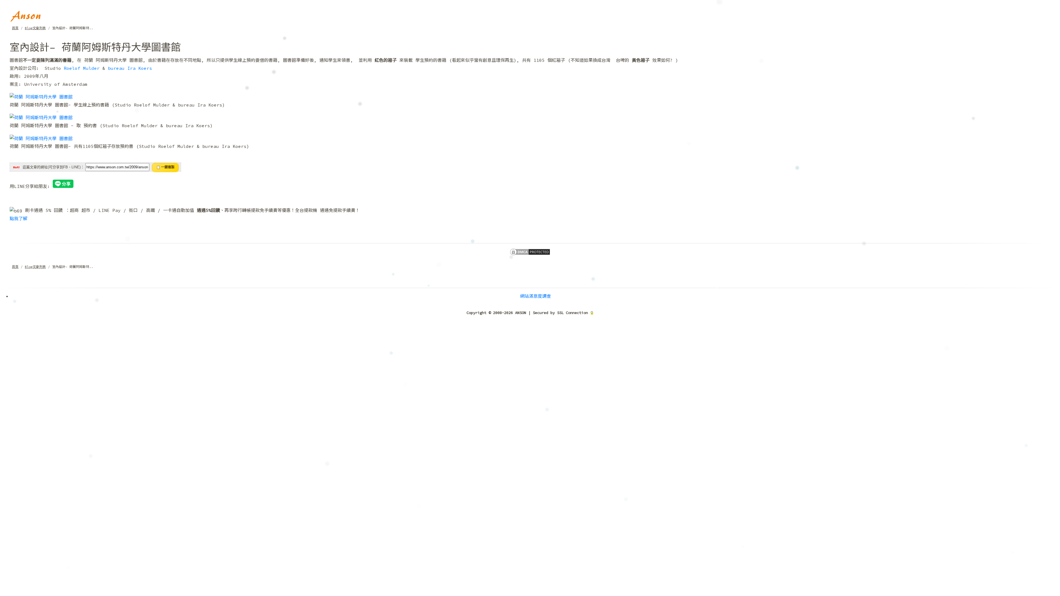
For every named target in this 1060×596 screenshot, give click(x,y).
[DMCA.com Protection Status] (530, 251)
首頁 (15, 28)
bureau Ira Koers (130, 68)
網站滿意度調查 (535, 296)
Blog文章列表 (35, 28)
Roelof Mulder (82, 68)
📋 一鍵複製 (165, 167)
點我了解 (18, 218)
